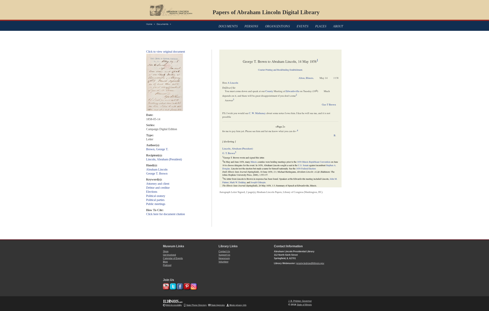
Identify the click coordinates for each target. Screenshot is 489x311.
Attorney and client (157, 183)
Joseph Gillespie (258, 182)
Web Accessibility (174, 305)
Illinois (254, 161)
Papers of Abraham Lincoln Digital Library (266, 12)
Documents (162, 24)
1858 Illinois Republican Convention (313, 161)
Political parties (155, 200)
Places (320, 26)
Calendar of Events (173, 258)
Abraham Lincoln (157, 169)
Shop (165, 251)
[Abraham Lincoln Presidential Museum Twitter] (172, 286)
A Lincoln (232, 82)
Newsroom (224, 258)
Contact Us (224, 251)
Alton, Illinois (306, 78)
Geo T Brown (329, 104)
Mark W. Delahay (238, 182)
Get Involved (169, 255)
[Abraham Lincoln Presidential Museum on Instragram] (193, 286)
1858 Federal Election (306, 168)
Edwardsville (292, 91)
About (338, 26)
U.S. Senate (303, 165)
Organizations (277, 26)
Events (302, 26)
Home (149, 24)
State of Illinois (304, 304)
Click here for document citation (165, 214)
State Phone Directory (196, 305)
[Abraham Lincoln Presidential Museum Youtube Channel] (165, 286)
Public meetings (155, 204)
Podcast (167, 265)
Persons (251, 26)
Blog (165, 261)
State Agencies (218, 305)
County (269, 91)
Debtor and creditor (158, 187)
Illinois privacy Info (237, 305)
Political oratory (155, 196)
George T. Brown (157, 173)
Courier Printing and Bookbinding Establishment (280, 69)
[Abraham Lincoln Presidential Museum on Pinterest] (186, 286)
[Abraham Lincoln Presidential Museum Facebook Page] (179, 286)
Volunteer (223, 261)
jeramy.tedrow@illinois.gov (310, 263)
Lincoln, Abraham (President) (164, 159)
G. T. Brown (228, 153)
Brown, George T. (157, 149)
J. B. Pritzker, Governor (300, 301)
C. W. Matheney (257, 113)
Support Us (224, 255)
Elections (151, 191)
